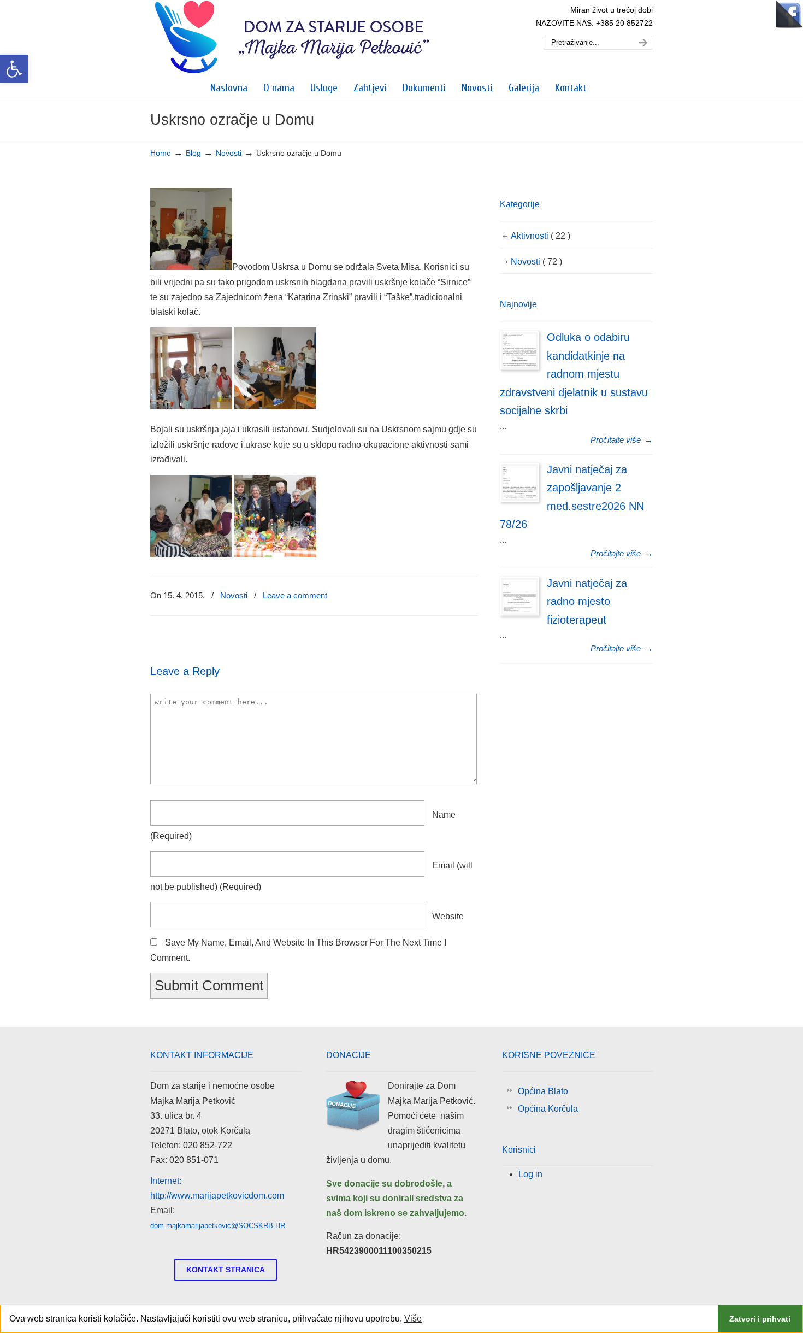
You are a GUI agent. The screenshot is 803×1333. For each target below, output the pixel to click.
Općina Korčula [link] (548, 1108)
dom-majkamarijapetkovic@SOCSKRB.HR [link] (217, 1226)
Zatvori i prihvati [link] (759, 1318)
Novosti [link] (228, 153)
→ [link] (622, 439)
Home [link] (160, 153)
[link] (14, 69)
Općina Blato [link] (543, 1091)
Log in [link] (530, 1174)
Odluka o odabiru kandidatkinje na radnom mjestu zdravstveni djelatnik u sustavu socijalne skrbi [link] (574, 373)
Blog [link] (193, 153)
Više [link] (413, 1318)
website (448, 916)
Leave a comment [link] (295, 595)
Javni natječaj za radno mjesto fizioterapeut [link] (587, 601)
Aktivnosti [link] (540, 235)
